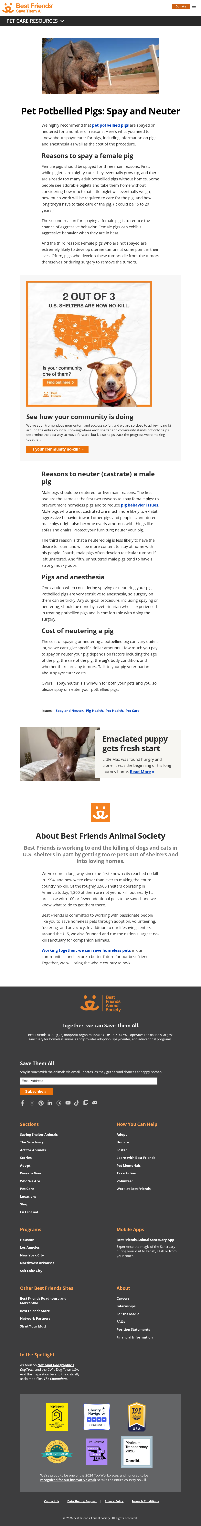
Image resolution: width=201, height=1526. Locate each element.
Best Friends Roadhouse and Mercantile (43, 1300)
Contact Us (51, 1501)
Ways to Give (30, 1173)
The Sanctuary (32, 1142)
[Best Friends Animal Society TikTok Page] (78, 1103)
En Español (29, 1212)
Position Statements (133, 1329)
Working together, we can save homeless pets (86, 950)
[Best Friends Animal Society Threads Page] (60, 1103)
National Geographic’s (47, 1367)
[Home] (27, 8)
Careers (123, 1298)
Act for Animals (33, 1150)
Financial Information (135, 1337)
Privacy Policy (114, 1501)
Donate (180, 6)
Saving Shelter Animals (39, 1134)
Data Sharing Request (82, 1501)
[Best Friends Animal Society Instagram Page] (33, 1103)
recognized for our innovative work (68, 1480)
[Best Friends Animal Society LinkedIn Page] (51, 1103)
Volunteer (125, 1181)
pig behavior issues (139, 505)
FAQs (121, 1321)
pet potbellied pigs (110, 125)
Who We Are (30, 1181)
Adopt (25, 1165)
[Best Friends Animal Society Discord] (95, 1103)
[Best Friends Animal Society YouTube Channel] (69, 1103)
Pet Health (114, 710)
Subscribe (34, 1091)
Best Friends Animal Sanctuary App (145, 1239)
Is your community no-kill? (55, 449)
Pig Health (94, 710)
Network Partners (35, 1318)
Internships (126, 1306)
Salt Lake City (31, 1270)
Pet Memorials (129, 1165)
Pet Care (133, 710)
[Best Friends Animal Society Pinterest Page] (42, 1103)
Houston (27, 1239)
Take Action (126, 1173)
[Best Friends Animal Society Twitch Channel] (86, 1103)
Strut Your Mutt (33, 1326)
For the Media (128, 1314)
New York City (32, 1255)
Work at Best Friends (134, 1188)
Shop (24, 1204)
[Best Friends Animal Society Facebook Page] (24, 1103)
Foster (122, 1150)
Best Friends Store (35, 1310)
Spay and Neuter (69, 710)
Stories (25, 1157)
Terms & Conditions (145, 1501)
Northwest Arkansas (37, 1263)
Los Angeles (29, 1247)
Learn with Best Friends (136, 1157)
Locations (28, 1196)
